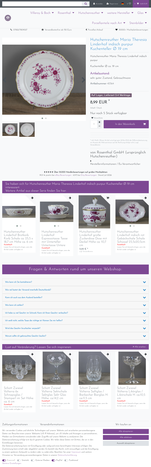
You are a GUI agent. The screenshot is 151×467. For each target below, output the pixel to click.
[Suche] (85, 3)
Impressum (76, 452)
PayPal (59, 460)
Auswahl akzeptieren (126, 443)
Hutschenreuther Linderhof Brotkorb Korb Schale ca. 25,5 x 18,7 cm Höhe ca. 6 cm (18, 236)
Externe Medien (43, 460)
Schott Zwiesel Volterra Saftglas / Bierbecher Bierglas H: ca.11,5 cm (93, 393)
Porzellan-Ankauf (95, 30)
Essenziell (11, 460)
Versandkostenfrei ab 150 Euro (58, 30)
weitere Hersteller (118, 13)
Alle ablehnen (126, 437)
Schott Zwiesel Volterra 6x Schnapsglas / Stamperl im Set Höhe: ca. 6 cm (19, 395)
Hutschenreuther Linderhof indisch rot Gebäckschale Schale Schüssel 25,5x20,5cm (131, 236)
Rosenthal (64, 13)
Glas (140, 13)
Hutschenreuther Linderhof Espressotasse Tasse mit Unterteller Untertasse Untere (55, 238)
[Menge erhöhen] (99, 122)
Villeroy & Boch (40, 13)
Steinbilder (136, 23)
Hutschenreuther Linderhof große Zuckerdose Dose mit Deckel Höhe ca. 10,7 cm (93, 238)
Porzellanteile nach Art (107, 23)
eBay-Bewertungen (63, 175)
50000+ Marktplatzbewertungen (133, 30)
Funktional (73, 460)
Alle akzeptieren (126, 431)
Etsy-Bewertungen (89, 175)
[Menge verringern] (99, 126)
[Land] (122, 3)
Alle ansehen (140, 347)
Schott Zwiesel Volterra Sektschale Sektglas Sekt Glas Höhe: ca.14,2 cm (54, 393)
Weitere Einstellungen (11, 463)
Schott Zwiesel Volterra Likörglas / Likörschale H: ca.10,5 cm (131, 393)
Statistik (25, 460)
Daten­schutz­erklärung (67, 455)
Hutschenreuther (89, 13)
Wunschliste (98, 118)
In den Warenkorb (125, 124)
